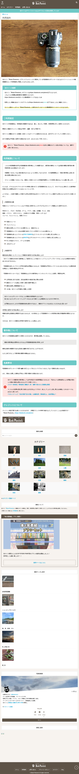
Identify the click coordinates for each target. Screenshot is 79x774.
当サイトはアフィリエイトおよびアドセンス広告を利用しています (39, 11)
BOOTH (25, 237)
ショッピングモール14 (8, 610)
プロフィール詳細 (8, 706)
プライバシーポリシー (44, 769)
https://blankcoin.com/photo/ (24, 413)
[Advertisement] (39, 748)
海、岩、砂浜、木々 (8, 628)
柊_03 (4, 665)
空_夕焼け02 (5, 647)
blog (62, 769)
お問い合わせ (26, 7)
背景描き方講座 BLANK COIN (15, 702)
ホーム (3, 7)
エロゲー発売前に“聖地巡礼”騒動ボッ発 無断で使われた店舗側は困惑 (29, 384)
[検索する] (76, 435)
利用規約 (17, 7)
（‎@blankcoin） (14, 694)
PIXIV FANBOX (27, 234)
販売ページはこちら (39, 562)
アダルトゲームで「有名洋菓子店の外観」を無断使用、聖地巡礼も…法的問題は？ (32, 394)
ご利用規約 (14, 510)
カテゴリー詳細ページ (9, 498)
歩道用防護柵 (6, 591)
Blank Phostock (10, 508)
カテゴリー (10, 7)
